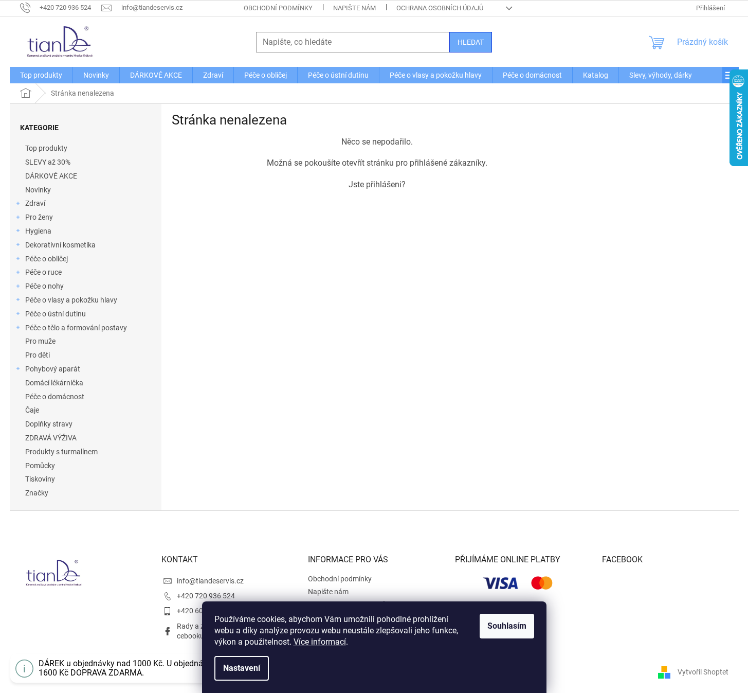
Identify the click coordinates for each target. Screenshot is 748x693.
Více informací (320, 642)
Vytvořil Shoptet (703, 672)
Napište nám (354, 8)
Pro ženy (39, 217)
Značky (36, 493)
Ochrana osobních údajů (439, 8)
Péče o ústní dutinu (55, 314)
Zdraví (35, 203)
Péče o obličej (46, 259)
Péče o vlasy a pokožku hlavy (71, 300)
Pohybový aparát (52, 369)
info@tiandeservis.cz (210, 581)
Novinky (38, 190)
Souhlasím (506, 626)
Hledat (471, 42)
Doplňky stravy (48, 424)
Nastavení (241, 668)
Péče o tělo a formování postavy (76, 328)
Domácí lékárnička (54, 383)
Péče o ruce (43, 272)
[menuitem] (41, 75)
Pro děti (37, 355)
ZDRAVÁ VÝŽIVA (51, 438)
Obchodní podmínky (278, 8)
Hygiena (38, 231)
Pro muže (40, 341)
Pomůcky (40, 465)
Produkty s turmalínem (61, 452)
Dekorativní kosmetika (60, 245)
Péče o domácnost (54, 397)
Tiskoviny (40, 479)
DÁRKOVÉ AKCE (51, 176)
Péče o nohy (44, 286)
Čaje (32, 410)
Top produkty (46, 148)
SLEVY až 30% (47, 162)
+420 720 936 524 (206, 596)
